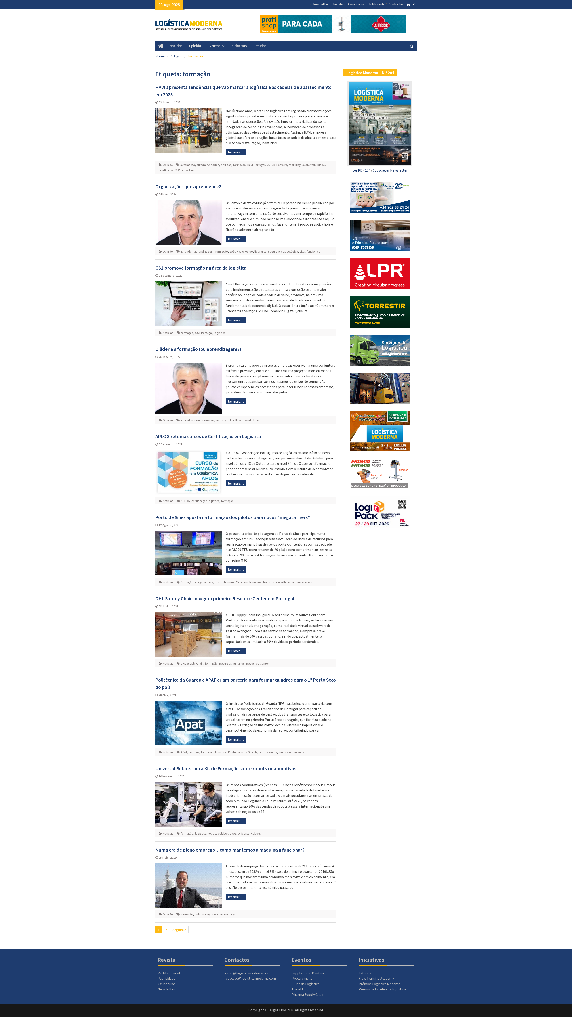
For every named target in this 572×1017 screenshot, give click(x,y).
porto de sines (224, 582)
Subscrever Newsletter (390, 170)
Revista (338, 4)
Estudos (260, 46)
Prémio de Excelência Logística (382, 989)
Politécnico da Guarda (242, 752)
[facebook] (414, 4)
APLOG (185, 501)
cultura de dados (208, 165)
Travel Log (300, 989)
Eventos (214, 46)
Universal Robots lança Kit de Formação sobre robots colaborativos (225, 768)
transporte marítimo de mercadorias (287, 582)
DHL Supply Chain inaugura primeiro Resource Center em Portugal (224, 598)
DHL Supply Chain (192, 663)
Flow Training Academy (376, 978)
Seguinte (179, 929)
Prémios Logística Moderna (379, 983)
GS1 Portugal (203, 333)
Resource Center (257, 663)
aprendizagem (204, 251)
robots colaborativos (222, 833)
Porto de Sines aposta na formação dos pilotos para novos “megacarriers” (232, 517)
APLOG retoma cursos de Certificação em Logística (208, 436)
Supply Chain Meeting (308, 973)
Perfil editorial (169, 973)
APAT (184, 752)
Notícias (176, 46)
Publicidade (376, 4)
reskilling (295, 165)
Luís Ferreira (279, 165)
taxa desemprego (224, 914)
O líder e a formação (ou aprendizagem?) (198, 349)
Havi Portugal (256, 165)
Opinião (195, 46)
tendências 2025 (170, 170)
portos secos (268, 752)
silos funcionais (310, 251)
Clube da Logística (305, 983)
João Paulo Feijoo (241, 251)
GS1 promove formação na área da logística (200, 268)
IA (268, 165)
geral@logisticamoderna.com (247, 973)
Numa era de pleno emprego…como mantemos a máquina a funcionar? (230, 850)
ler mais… (236, 152)
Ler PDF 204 (361, 170)
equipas (226, 165)
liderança (260, 251)
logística (219, 333)
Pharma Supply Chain (308, 994)
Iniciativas (239, 46)
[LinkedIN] (408, 4)
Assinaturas (355, 4)
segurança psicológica (283, 251)
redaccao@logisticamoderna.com (250, 978)
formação (239, 165)
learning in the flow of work (234, 420)
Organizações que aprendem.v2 (188, 186)
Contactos (396, 4)
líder (256, 420)
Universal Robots (249, 833)
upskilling (188, 170)
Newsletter (320, 4)
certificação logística (205, 501)
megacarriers (204, 582)
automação (187, 165)
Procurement (302, 978)
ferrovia (194, 752)
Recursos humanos (248, 582)
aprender (186, 251)
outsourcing (203, 914)
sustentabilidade (313, 165)
